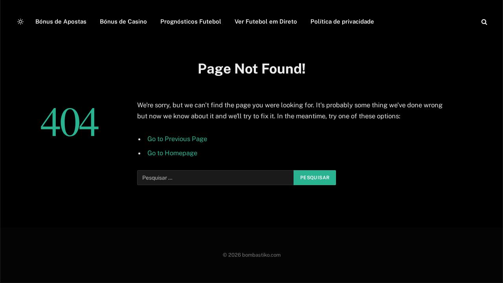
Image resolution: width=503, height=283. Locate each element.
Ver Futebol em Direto (266, 21)
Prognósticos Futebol (190, 21)
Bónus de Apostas (60, 21)
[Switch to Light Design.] (20, 21)
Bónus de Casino (123, 21)
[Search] (483, 22)
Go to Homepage (172, 153)
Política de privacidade (342, 21)
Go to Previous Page (177, 139)
